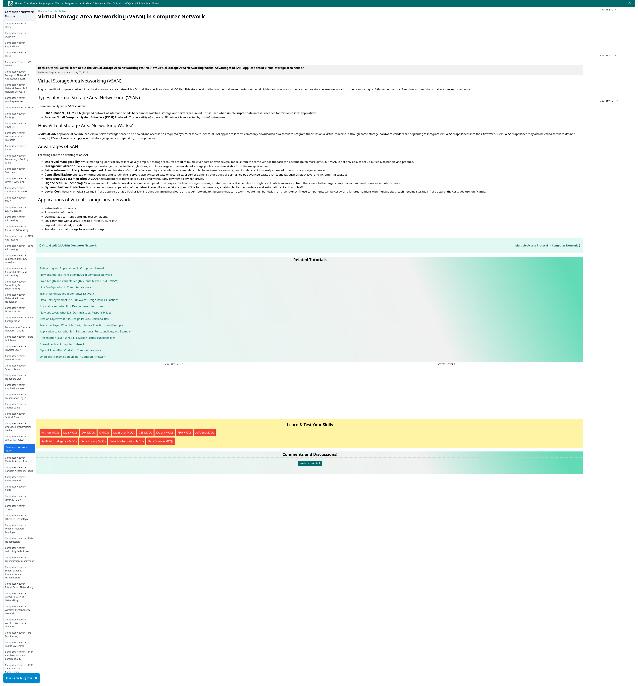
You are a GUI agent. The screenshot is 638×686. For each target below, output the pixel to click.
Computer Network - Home (16, 25)
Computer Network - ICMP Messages (16, 209)
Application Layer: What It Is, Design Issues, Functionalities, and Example (85, 331)
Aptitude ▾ (85, 3)
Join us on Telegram (19, 678)
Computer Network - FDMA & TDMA (16, 498)
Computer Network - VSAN (17, 448)
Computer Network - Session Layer (16, 367)
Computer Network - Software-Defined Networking (16, 597)
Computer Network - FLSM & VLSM (16, 309)
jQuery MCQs (164, 432)
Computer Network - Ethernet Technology (16, 517)
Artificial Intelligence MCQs (59, 441)
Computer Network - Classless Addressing (17, 228)
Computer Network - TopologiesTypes (16, 99)
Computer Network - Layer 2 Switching (16, 180)
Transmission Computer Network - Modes (18, 328)
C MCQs (104, 432)
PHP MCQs (184, 432)
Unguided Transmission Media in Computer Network (73, 357)
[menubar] (88, 3)
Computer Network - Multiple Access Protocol (18, 459)
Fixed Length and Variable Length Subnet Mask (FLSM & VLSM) (79, 281)
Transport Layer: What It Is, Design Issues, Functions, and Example (81, 325)
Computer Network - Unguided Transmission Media (18, 427)
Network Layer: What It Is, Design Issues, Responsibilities (75, 312)
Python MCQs (50, 432)
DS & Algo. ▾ (30, 3)
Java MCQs (70, 432)
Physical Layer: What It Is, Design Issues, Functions (71, 306)
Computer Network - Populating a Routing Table (17, 159)
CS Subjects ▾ (142, 3)
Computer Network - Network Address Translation (16, 298)
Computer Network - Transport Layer (16, 377)
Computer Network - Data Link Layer (19, 338)
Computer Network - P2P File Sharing (18, 634)
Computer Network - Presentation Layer (16, 396)
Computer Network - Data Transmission (19, 540)
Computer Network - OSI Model (18, 63)
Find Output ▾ (115, 3)
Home (18, 3)
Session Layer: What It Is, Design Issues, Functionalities (74, 319)
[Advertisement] (63, 41)
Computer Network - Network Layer (16, 357)
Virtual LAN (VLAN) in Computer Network (69, 245)
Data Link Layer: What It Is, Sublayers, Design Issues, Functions (79, 300)
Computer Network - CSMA (16, 488)
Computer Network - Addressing (16, 218)
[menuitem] (19, 3)
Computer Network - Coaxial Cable (16, 406)
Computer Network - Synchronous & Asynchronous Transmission (16, 572)
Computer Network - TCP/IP (16, 54)
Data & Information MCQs (127, 441)
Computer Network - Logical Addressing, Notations (16, 259)
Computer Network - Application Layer (16, 386)
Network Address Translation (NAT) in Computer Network (76, 275)
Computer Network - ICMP (16, 199)
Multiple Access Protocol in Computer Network (546, 245)
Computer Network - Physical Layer (16, 348)
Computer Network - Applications (16, 44)
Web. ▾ (59, 3)
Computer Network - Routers (16, 125)
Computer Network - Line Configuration (19, 319)
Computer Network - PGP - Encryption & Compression (19, 668)
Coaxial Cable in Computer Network (62, 344)
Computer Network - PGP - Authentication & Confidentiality (19, 655)
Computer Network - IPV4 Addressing (19, 238)
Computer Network (58, 11)
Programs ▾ (71, 3)
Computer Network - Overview (16, 35)
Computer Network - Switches (16, 170)
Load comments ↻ (310, 463)
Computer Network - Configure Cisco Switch (17, 189)
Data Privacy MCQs (93, 441)
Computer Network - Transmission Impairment (19, 559)
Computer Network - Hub (19, 107)
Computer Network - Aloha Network (16, 478)
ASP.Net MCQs (204, 432)
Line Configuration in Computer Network (65, 287)
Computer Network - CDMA (16, 507)
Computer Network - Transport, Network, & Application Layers (17, 75)
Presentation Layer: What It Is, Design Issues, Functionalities (77, 338)
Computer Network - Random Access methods (19, 469)
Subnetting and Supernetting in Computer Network (72, 268)
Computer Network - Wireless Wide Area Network (16, 623)
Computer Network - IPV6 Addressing (19, 247)
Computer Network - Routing (16, 115)
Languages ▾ (46, 3)
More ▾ (156, 3)
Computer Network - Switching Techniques (17, 549)
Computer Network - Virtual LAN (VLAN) (16, 438)
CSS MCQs (145, 432)
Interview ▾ (99, 3)
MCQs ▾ (129, 3)
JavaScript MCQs (124, 432)
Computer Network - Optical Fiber (16, 415)
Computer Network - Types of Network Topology (16, 529)
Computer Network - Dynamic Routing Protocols (16, 136)
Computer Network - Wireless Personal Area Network (18, 610)
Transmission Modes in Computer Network (67, 293)
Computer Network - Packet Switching (16, 644)
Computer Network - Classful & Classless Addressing (16, 272)
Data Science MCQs (160, 441)
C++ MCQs (88, 432)
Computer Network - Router (16, 147)
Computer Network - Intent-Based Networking (19, 585)
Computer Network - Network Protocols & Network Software (16, 88)
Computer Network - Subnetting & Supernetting (16, 285)
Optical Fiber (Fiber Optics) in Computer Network (70, 350)
